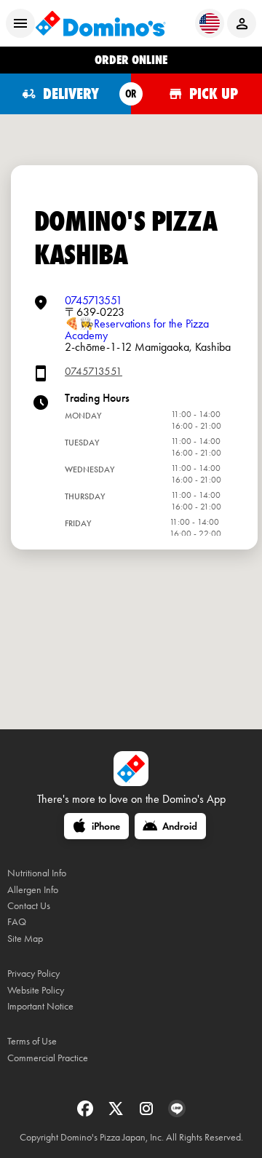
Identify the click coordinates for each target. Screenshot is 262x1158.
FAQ (16, 922)
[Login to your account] (241, 23)
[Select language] (209, 23)
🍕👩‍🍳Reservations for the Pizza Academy (137, 329)
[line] (177, 1113)
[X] (117, 1113)
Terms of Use (32, 1041)
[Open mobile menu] (20, 23)
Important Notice (40, 1006)
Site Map (25, 938)
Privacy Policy (33, 973)
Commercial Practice (47, 1058)
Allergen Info (32, 890)
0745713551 (93, 300)
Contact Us (28, 906)
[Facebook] (86, 1113)
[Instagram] (147, 1113)
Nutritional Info (36, 873)
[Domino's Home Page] (100, 23)
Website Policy (35, 990)
